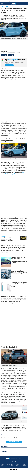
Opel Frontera (15, 174)
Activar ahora (8, 65)
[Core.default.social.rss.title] (17, 461)
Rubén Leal (4, 51)
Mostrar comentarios (14, 441)
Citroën (9, 437)
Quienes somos (2, 465)
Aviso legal (12, 465)
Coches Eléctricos (5, 6)
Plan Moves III (21, 397)
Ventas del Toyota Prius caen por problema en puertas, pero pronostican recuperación (8, 239)
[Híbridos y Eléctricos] (14, 459)
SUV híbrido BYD (19, 1)
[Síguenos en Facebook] (11, 461)
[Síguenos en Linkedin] (15, 461)
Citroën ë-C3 (3, 437)
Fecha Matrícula (24, 465)
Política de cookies (17, 465)
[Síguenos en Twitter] (13, 461)
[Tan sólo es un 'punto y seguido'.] (23, 238)
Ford (14, 1)
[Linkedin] (6, 55)
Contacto (8, 464)
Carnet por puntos (8, 1)
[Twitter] (4, 55)
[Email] (13, 55)
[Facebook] (2, 55)
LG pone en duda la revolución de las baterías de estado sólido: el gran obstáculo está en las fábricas (19, 284)
